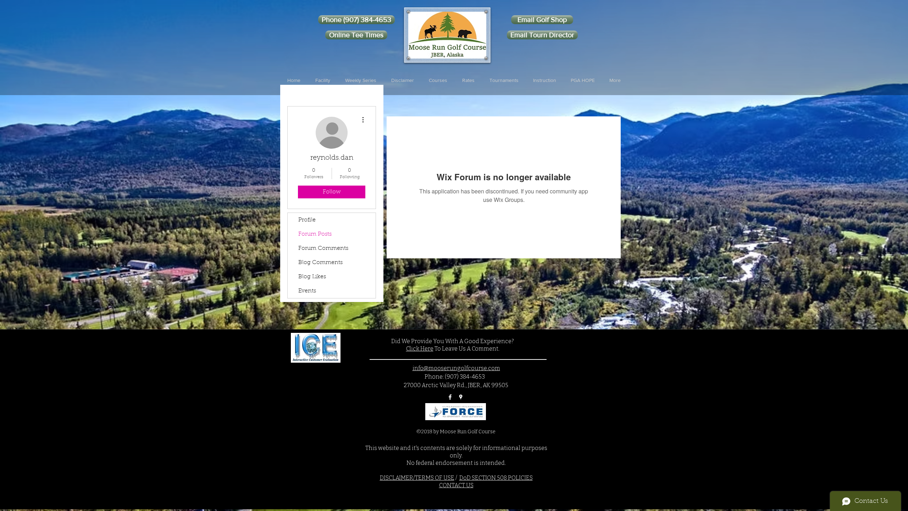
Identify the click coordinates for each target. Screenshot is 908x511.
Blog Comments (320, 262)
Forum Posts (315, 234)
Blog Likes (312, 277)
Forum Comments (323, 248)
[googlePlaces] (460, 397)
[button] (323, 80)
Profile (307, 220)
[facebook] (450, 397)
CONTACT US (456, 485)
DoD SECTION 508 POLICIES (496, 477)
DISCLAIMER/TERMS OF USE (417, 477)
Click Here (419, 348)
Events (307, 291)
